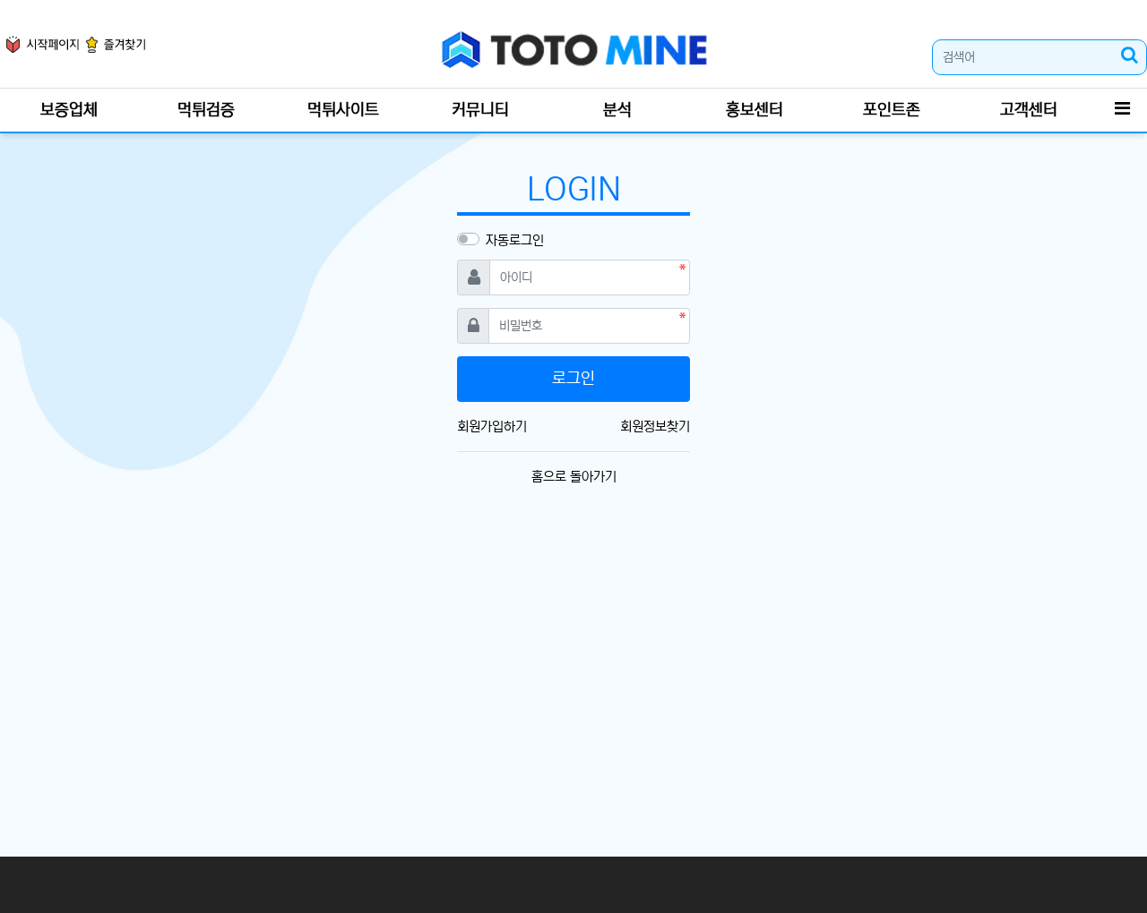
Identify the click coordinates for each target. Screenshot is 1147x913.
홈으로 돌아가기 (574, 476)
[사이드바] (1122, 110)
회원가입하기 (492, 426)
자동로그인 (515, 240)
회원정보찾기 (655, 426)
